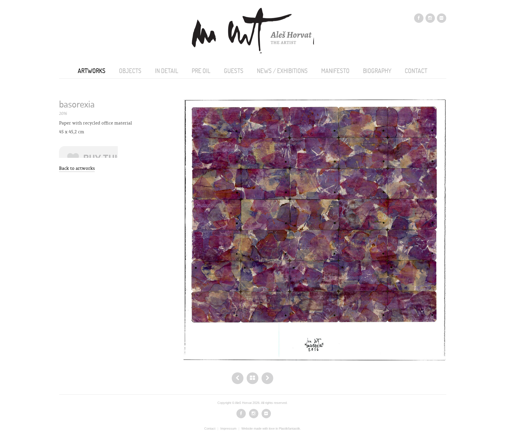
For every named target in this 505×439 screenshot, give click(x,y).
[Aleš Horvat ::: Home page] (252, 30)
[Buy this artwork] (88, 152)
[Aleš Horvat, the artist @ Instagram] (430, 18)
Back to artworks (77, 168)
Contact (209, 428)
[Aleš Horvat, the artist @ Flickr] (441, 18)
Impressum (228, 428)
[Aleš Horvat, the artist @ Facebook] (418, 18)
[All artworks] (252, 378)
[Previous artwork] (267, 378)
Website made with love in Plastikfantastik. (271, 428)
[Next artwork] (237, 378)
